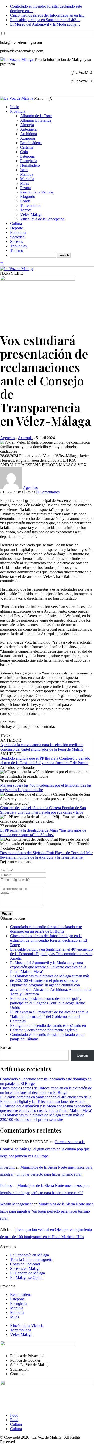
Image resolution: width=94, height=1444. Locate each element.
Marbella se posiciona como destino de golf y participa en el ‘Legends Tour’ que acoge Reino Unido (47, 1003)
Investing (7, 1167)
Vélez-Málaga (21, 1334)
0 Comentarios (48, 492)
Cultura (16, 1424)
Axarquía (25, 438)
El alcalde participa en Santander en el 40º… (45, 20)
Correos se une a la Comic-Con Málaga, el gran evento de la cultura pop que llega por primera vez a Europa (45, 1149)
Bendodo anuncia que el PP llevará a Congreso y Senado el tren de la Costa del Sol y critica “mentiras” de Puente (45, 760)
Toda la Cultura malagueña (31, 1259)
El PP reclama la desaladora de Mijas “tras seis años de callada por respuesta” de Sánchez (43, 832)
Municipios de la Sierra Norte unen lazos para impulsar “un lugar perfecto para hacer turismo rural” (47, 1211)
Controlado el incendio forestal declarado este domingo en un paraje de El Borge (46, 929)
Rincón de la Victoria (27, 1325)
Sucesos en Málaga (25, 1268)
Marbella (17, 1312)
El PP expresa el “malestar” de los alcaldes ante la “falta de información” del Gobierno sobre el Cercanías (49, 1016)
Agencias (7, 438)
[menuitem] (14, 107)
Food (14, 1415)
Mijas (14, 1317)
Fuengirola (18, 1303)
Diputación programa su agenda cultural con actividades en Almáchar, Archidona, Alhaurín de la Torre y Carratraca (50, 989)
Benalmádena (21, 1294)
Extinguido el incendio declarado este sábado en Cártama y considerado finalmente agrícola (48, 1027)
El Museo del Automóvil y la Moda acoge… (45, 24)
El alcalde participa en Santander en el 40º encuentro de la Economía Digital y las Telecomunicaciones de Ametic (51, 953)
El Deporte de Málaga (27, 1273)
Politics (6, 1185)
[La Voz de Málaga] (17, 98)
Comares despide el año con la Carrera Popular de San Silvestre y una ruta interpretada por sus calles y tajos (43, 810)
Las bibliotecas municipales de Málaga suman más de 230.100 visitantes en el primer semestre (49, 978)
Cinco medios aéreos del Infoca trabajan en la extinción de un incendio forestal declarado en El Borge (48, 940)
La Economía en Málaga (29, 1255)
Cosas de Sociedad (25, 1264)
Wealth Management (16, 1204)
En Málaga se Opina (26, 1277)
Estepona (17, 1299)
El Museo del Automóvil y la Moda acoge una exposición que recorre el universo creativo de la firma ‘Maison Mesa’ (48, 967)
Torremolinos (20, 1330)
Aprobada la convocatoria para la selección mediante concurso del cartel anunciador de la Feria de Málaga (41, 747)
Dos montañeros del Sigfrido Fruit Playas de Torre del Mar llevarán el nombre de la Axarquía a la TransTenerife (46, 855)
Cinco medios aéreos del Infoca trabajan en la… (48, 15)
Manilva (16, 1308)
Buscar (5, 1047)
